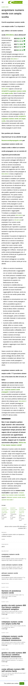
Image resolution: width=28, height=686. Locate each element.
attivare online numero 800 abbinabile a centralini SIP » (15, 527)
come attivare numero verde (12, 565)
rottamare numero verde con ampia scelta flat (12, 623)
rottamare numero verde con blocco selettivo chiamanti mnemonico (12, 638)
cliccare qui (17, 220)
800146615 (10, 35)
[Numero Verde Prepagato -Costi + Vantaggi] (15, 2)
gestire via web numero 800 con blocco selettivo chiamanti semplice (14, 607)
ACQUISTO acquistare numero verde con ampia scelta (14, 119)
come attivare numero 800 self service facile (13, 670)
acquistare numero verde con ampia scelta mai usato (22, 511)
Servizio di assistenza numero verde (11, 592)
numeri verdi (5, 7)
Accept (21, 683)
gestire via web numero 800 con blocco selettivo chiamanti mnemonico (14, 655)
